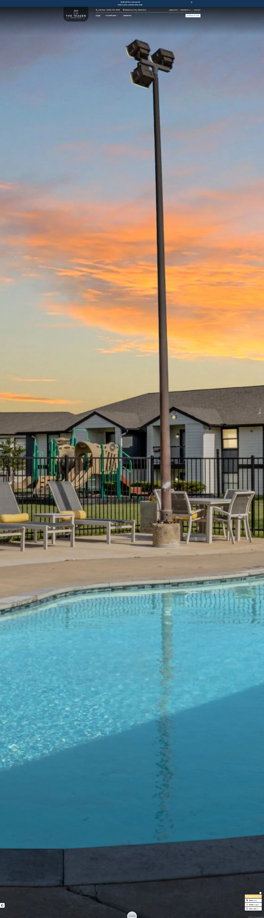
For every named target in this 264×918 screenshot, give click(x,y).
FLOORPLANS (111, 16)
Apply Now (173, 10)
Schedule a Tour (193, 15)
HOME (98, 16)
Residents (185, 10)
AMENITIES (127, 16)
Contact (197, 10)
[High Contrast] (2, 905)
